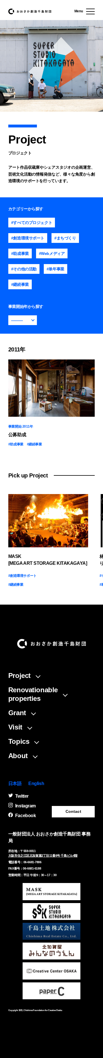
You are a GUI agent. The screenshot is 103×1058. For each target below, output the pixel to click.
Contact (73, 811)
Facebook (25, 815)
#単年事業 (55, 269)
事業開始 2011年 (20, 426)
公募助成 (17, 434)
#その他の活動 (24, 269)
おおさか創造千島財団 (29, 12)
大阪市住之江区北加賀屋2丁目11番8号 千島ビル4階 (43, 855)
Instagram (25, 805)
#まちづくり (65, 238)
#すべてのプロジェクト (31, 222)
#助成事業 (20, 253)
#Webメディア (52, 253)
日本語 (15, 783)
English (36, 783)
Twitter (22, 796)
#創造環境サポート (27, 238)
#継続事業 (20, 284)
